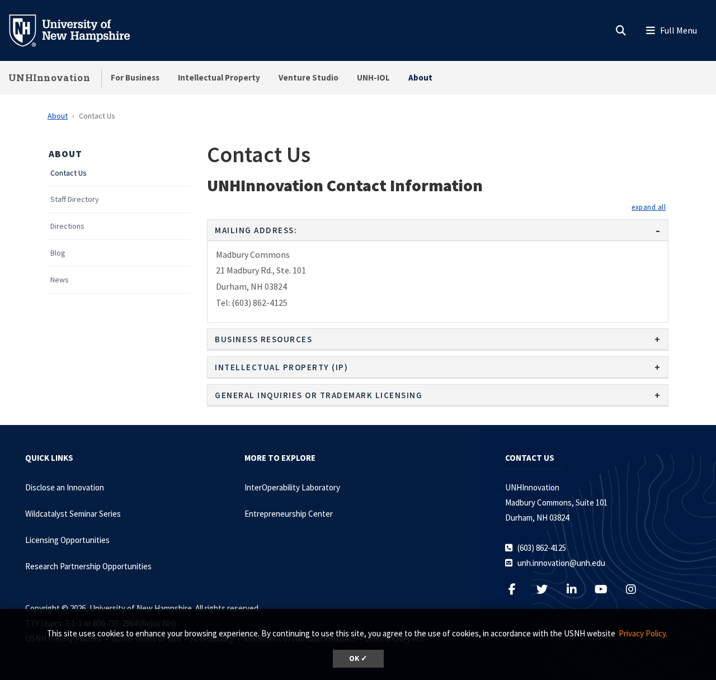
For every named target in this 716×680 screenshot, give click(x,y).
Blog (57, 253)
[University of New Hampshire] (78, 29)
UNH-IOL (373, 77)
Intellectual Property (219, 77)
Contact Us (68, 173)
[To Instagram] (636, 589)
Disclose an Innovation (64, 487)
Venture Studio (308, 77)
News (59, 280)
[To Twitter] (547, 589)
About (420, 77)
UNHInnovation (49, 77)
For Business (135, 77)
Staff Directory (74, 199)
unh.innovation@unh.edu (561, 563)
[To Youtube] (606, 589)
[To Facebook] (517, 589)
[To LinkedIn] (577, 589)
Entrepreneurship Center (288, 513)
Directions (67, 226)
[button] (649, 206)
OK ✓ (358, 658)
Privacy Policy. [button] (643, 633)
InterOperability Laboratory (292, 487)
